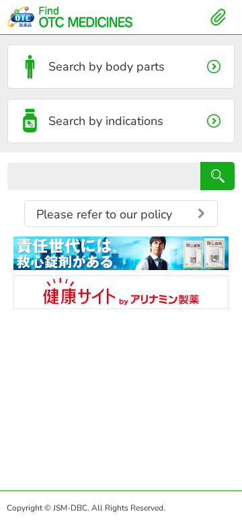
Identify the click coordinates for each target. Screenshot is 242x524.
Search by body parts (106, 66)
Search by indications (105, 121)
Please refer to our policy (104, 214)
